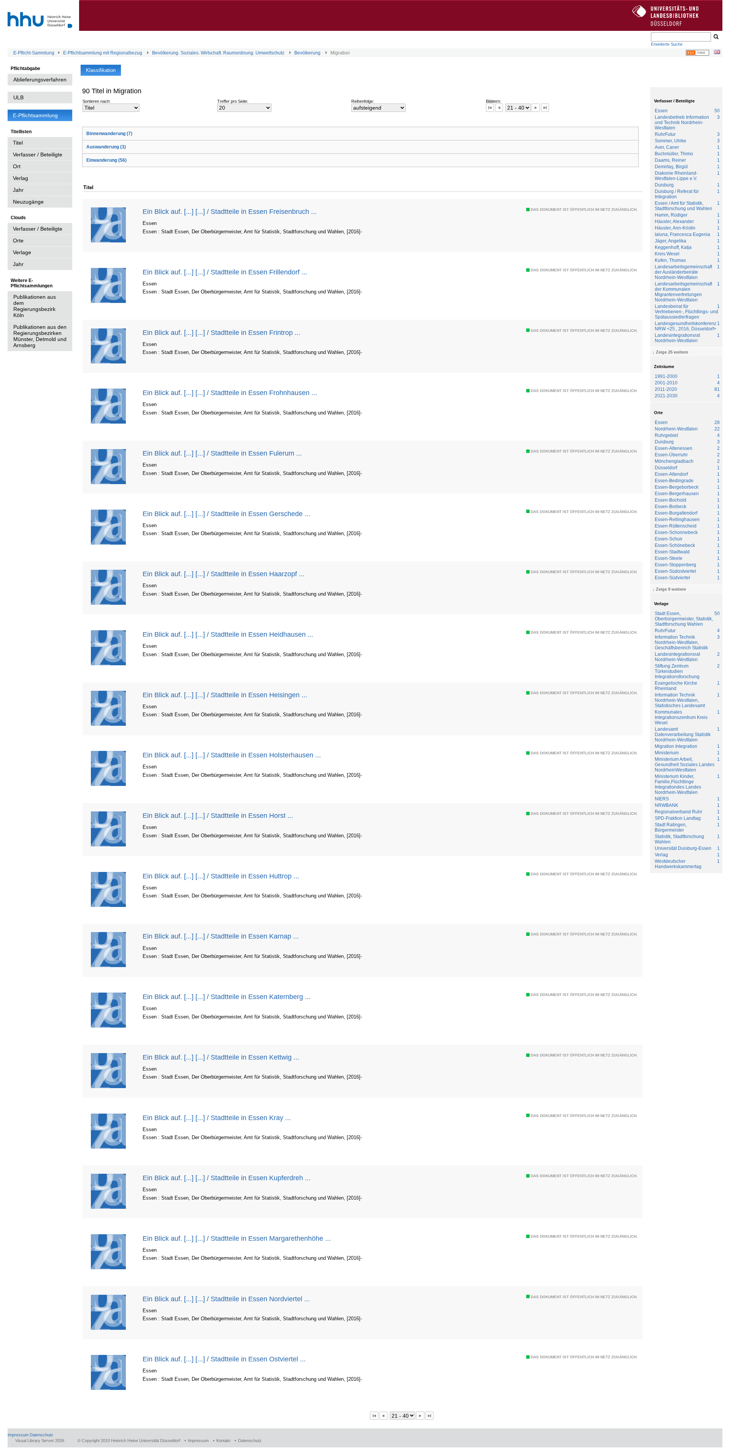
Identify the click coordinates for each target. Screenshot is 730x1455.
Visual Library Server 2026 (39, 1440)
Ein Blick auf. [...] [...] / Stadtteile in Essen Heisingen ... (225, 695)
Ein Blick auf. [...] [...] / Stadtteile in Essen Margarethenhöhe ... (237, 1238)
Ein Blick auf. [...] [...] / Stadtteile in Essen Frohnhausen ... (230, 393)
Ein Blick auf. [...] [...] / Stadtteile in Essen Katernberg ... (227, 997)
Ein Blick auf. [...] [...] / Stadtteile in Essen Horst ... (218, 815)
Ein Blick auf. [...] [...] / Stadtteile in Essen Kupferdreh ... (227, 1178)
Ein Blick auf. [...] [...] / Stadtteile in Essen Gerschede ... (226, 514)
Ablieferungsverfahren (40, 79)
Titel (18, 143)
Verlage (22, 252)
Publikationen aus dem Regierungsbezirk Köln (34, 306)
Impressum (18, 1435)
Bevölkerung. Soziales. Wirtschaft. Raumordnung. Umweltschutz (218, 53)
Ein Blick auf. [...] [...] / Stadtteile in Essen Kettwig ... (221, 1057)
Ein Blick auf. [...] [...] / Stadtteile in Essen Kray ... (217, 1118)
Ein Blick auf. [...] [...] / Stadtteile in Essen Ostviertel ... (224, 1359)
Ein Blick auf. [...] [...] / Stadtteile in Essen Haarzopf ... (224, 574)
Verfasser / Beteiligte (37, 154)
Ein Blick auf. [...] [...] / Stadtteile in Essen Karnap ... (221, 936)
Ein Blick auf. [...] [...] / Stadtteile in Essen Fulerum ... (222, 453)
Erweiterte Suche (666, 44)
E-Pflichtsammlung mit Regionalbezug (102, 53)
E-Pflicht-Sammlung (33, 53)
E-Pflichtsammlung (35, 115)
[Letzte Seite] (545, 108)
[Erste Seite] (490, 108)
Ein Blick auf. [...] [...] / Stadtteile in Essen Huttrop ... (221, 876)
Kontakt (223, 1440)
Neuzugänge (28, 202)
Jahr (18, 190)
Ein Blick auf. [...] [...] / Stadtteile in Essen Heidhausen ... (228, 634)
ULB (18, 97)
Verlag (20, 178)
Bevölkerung (307, 53)
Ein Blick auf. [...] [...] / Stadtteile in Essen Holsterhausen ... (232, 755)
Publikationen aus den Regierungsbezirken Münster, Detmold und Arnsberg (40, 336)
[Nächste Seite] (536, 108)
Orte (18, 240)
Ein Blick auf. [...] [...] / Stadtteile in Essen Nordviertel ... (226, 1299)
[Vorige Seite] (499, 108)
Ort (17, 166)
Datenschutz (41, 1435)
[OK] (715, 36)
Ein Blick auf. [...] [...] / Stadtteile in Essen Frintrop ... (221, 332)
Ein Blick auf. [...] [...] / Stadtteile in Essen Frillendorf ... (225, 272)
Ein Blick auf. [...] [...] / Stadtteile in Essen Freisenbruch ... (230, 211)
